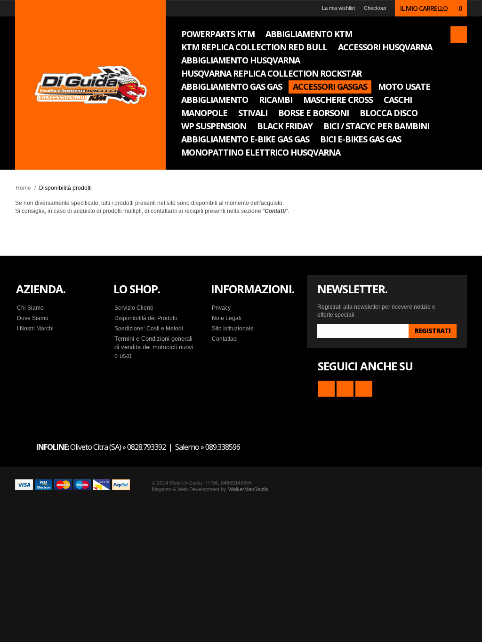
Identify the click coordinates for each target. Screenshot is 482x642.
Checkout (375, 8)
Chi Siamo (30, 308)
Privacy (221, 308)
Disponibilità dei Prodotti (145, 318)
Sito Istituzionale (233, 328)
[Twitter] (363, 389)
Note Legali (226, 318)
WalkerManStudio (248, 489)
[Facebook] (345, 389)
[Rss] (326, 389)
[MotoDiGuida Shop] (90, 85)
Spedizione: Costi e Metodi (148, 328)
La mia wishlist (338, 8)
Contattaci (225, 339)
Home (23, 188)
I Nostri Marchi (35, 328)
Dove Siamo (32, 318)
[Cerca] (458, 34)
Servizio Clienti (133, 308)
